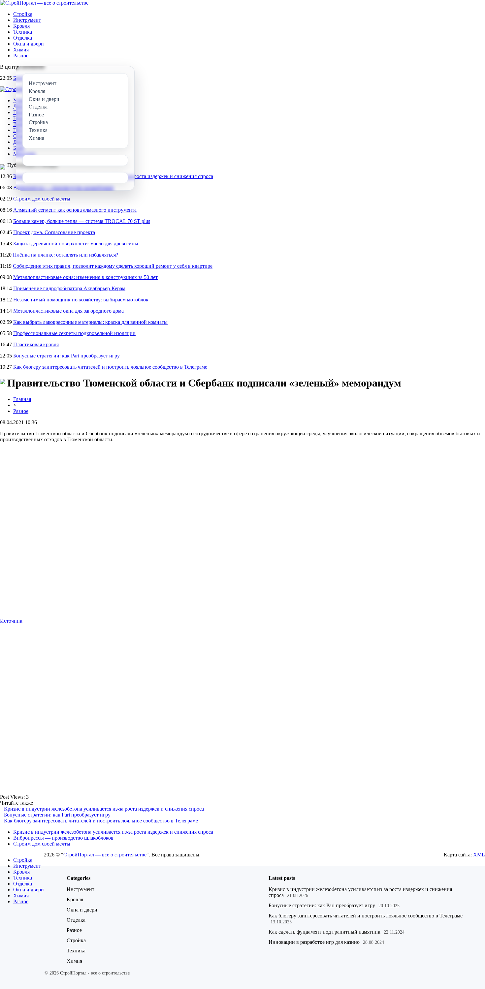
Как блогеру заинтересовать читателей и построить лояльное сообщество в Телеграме (110, 367)
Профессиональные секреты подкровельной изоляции (74, 333)
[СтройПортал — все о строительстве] (44, 3)
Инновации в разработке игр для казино (314, 942)
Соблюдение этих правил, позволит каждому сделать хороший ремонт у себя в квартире (112, 266)
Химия (21, 49)
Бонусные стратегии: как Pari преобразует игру (66, 355)
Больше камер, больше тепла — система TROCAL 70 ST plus (81, 221)
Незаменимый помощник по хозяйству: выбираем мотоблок (80, 299)
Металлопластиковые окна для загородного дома (68, 311)
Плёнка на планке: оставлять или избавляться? (65, 255)
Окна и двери (28, 43)
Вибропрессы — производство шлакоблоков (63, 838)
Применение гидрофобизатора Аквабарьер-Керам (69, 288)
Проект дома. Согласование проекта (54, 232)
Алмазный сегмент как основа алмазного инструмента (75, 210)
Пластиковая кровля (36, 344)
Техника (22, 32)
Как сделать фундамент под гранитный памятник (324, 932)
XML (479, 854)
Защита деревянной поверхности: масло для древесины (75, 243)
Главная (22, 399)
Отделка (22, 38)
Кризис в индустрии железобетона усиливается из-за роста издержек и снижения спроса (104, 809)
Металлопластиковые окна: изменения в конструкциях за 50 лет (85, 277)
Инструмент (27, 20)
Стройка (22, 14)
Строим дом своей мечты (41, 198)
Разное (20, 55)
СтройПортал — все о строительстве (104, 854)
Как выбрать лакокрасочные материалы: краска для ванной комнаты (90, 322)
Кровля (21, 26)
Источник (11, 621)
